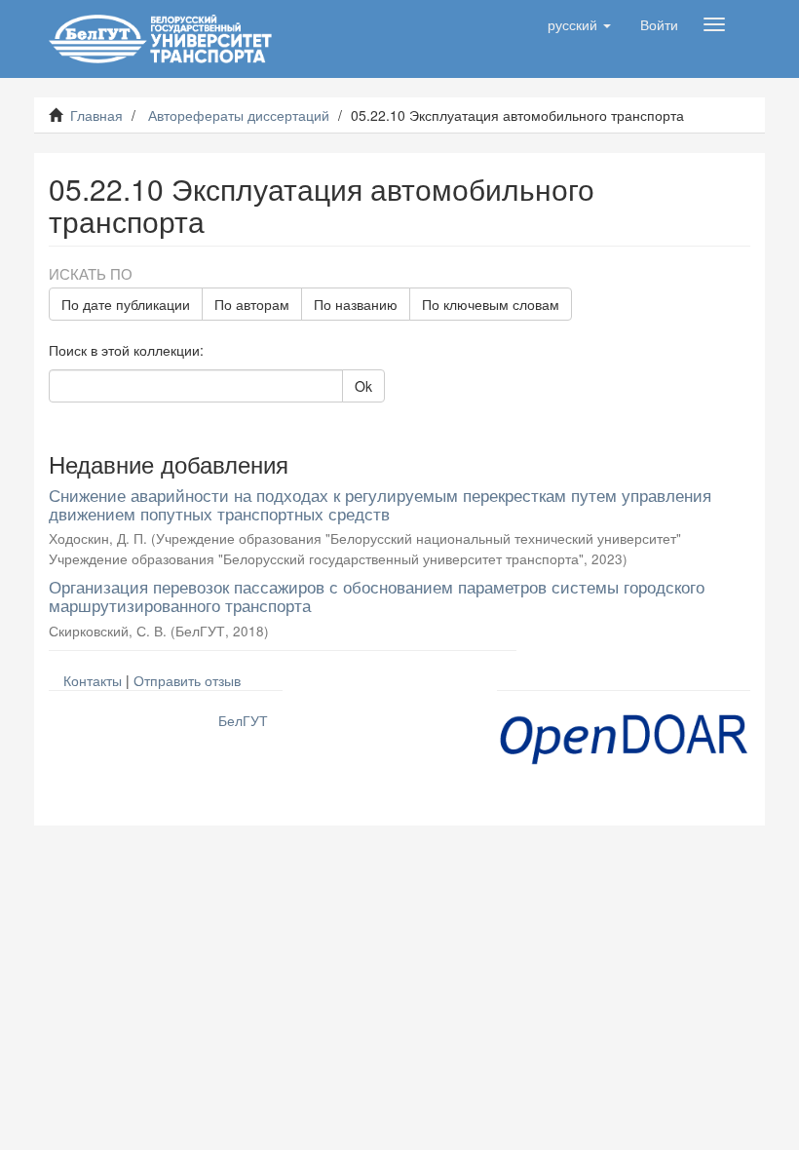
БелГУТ (243, 720)
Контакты (92, 680)
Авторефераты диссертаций (238, 115)
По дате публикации (125, 304)
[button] (579, 24)
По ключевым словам (490, 304)
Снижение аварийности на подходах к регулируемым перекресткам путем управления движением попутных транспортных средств (380, 503)
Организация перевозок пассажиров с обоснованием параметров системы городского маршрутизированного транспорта (376, 595)
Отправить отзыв (187, 680)
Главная (96, 115)
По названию (356, 304)
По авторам (251, 304)
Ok (363, 386)
